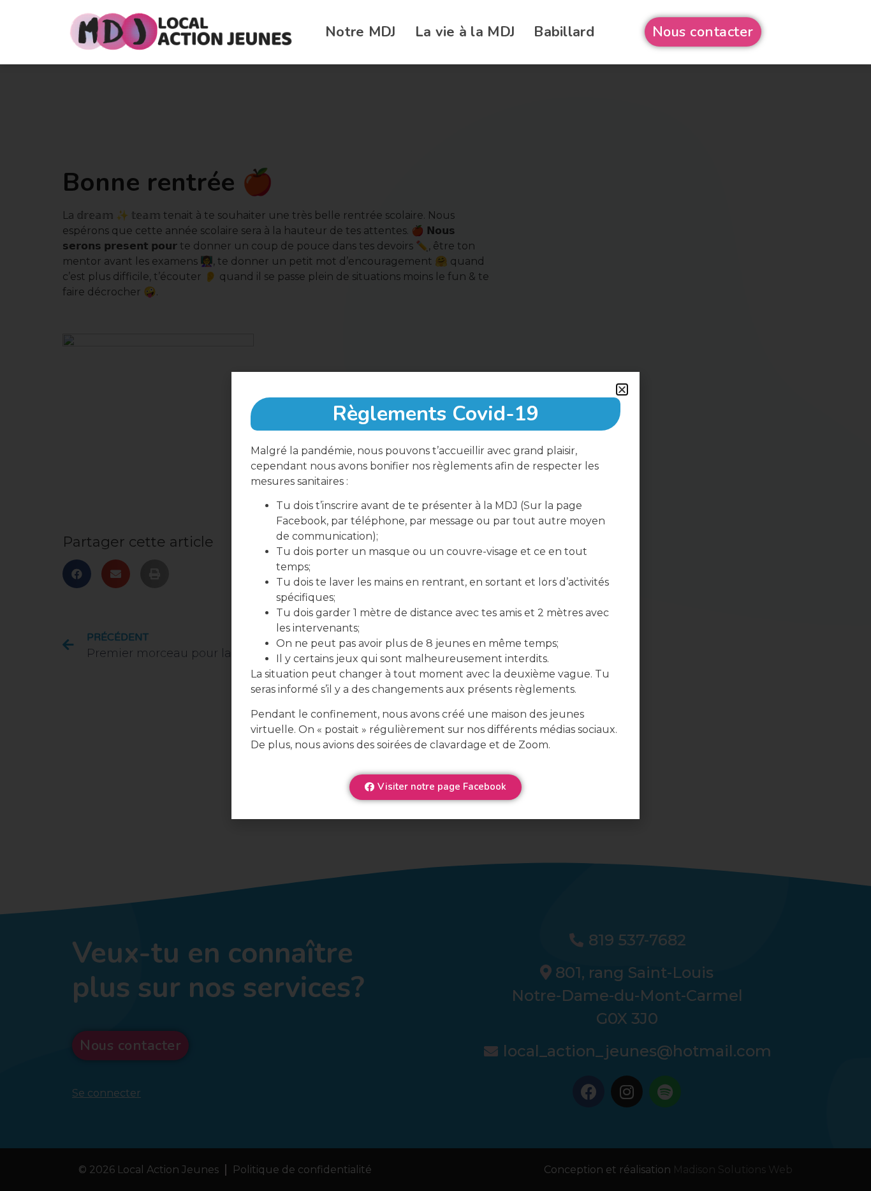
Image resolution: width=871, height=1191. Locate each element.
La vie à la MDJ (465, 31)
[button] (622, 389)
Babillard (564, 31)
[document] (435, 595)
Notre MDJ (360, 31)
